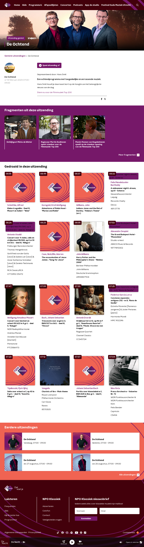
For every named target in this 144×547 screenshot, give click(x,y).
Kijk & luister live (11, 515)
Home (17, 5)
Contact (46, 515)
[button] (63, 542)
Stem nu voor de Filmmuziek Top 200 (54, 92)
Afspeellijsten (51, 5)
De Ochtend (10, 77)
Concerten (65, 5)
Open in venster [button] (132, 542)
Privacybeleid (34, 533)
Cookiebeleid (129, 533)
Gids (24, 5)
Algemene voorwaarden (15, 533)
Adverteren (48, 506)
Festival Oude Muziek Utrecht (116, 5)
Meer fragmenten (127, 155)
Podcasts (78, 5)
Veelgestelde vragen (52, 520)
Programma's (35, 5)
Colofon (46, 511)
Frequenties (10, 506)
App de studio (92, 5)
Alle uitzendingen (127, 475)
